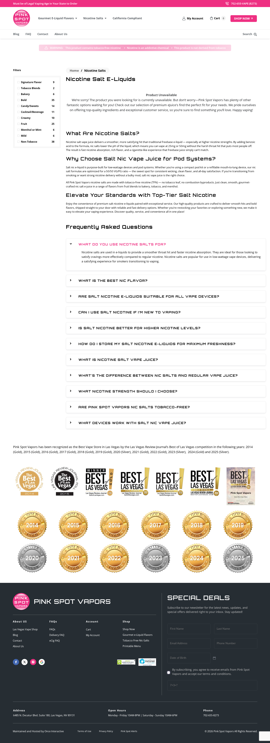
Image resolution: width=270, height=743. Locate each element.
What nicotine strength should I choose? (128, 391)
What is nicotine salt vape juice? (118, 360)
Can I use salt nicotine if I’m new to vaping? (129, 312)
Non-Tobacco (37, 141)
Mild (37, 135)
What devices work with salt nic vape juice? (132, 423)
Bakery (37, 94)
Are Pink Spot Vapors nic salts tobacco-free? (134, 407)
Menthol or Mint (37, 130)
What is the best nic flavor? (113, 281)
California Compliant (127, 18)
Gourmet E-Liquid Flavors (56, 18)
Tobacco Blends (37, 88)
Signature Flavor (37, 82)
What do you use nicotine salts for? (122, 244)
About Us (61, 34)
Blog (16, 34)
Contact (42, 34)
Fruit (37, 124)
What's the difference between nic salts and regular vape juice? (158, 375)
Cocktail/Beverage (37, 112)
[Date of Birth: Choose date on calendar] (214, 658)
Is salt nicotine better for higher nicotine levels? (139, 328)
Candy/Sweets (37, 106)
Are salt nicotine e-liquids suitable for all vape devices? (148, 296)
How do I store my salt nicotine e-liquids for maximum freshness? (157, 344)
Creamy (37, 118)
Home (74, 70)
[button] (166, 244)
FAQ (28, 34)
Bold (37, 100)
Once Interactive (54, 731)
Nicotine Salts (93, 18)
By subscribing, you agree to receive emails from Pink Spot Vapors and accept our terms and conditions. (211, 672)
